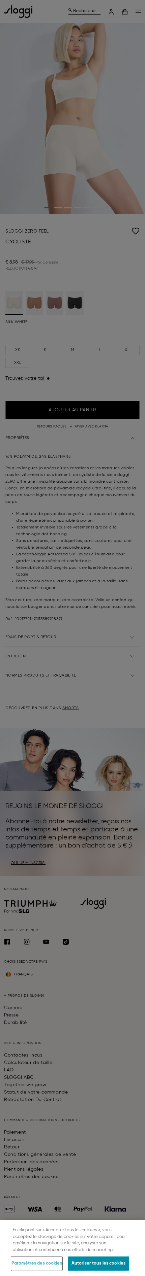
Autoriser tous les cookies (98, 1263)
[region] (72, 1248)
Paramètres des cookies (36, 1263)
